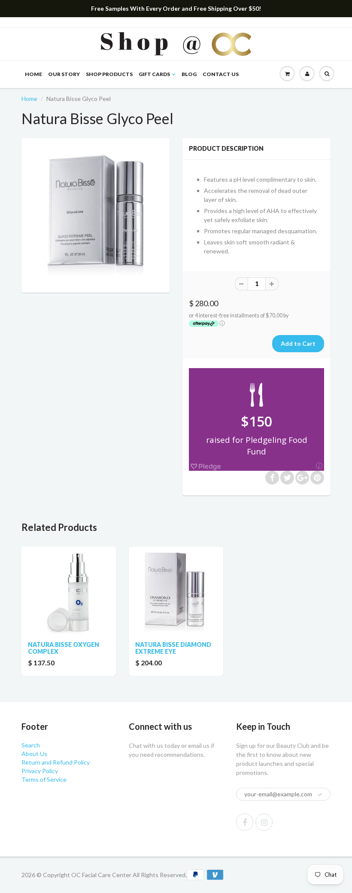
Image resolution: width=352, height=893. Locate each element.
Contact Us (221, 74)
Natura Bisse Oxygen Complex (63, 648)
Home (33, 74)
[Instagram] (264, 822)
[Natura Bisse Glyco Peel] (95, 214)
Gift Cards (154, 74)
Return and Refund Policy (55, 762)
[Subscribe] (320, 795)
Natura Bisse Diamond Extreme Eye (173, 648)
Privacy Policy (39, 770)
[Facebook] (244, 822)
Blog (189, 74)
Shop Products (109, 74)
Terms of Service (44, 779)
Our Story (64, 74)
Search (30, 745)
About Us (34, 753)
